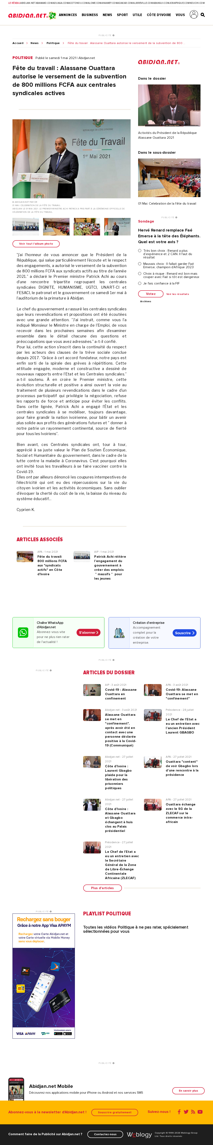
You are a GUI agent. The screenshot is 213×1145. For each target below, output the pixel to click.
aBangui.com (161, 3)
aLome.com (95, 3)
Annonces (68, 15)
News (107, 15)
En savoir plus (188, 1090)
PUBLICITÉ (106, 35)
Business (90, 15)
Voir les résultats (177, 294)
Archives (145, 301)
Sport (122, 15)
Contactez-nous (105, 1134)
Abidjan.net (28, 3)
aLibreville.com (143, 3)
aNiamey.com (110, 3)
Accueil (18, 43)
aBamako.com (44, 3)
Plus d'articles (102, 888)
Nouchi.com (197, 3)
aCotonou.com (78, 3)
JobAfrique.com (179, 3)
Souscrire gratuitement (114, 1112)
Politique (53, 43)
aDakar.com (125, 3)
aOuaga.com (60, 3)
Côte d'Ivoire (159, 15)
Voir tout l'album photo (36, 243)
